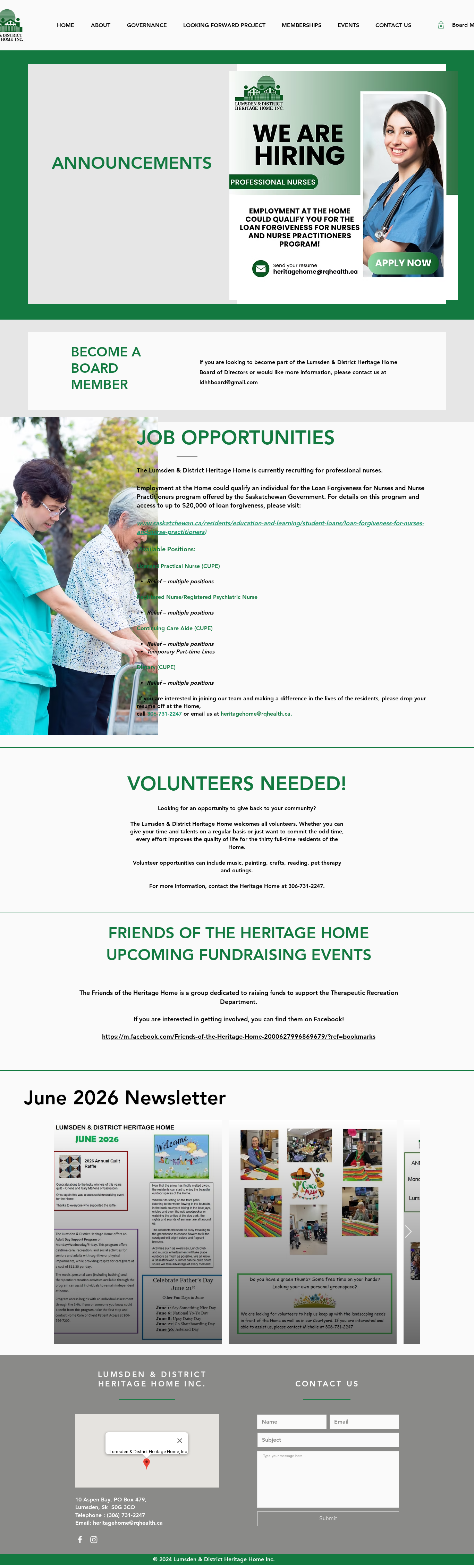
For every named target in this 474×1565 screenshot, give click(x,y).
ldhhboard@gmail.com (229, 382)
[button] (441, 24)
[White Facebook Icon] (80, 1539)
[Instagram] (94, 1539)
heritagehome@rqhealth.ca (255, 713)
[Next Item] (408, 1232)
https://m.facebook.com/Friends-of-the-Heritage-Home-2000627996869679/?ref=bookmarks (238, 1036)
